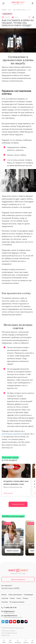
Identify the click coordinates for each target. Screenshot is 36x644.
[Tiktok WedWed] (18, 621)
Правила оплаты (5, 635)
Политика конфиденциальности (9, 633)
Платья (12, 598)
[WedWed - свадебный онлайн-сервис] (18, 572)
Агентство (4, 598)
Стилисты (7, 523)
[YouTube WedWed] (14, 621)
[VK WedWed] (6, 621)
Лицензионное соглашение (8, 630)
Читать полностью (8, 493)
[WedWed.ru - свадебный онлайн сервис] (18, 3)
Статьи (18, 598)
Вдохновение (8, 14)
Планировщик (28, 595)
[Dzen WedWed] (22, 621)
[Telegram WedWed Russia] (3, 621)
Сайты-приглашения (15, 595)
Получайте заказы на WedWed (10, 588)
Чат (3, 3)
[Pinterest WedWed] (10, 621)
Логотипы (4, 602)
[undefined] (18, 40)
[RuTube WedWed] (26, 621)
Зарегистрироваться (18, 580)
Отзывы (25, 598)
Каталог (4, 595)
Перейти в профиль (13, 551)
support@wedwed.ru (10, 616)
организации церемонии (12, 434)
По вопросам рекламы (17, 602)
